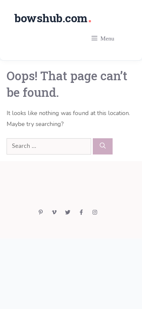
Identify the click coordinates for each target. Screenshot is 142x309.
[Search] (103, 146)
